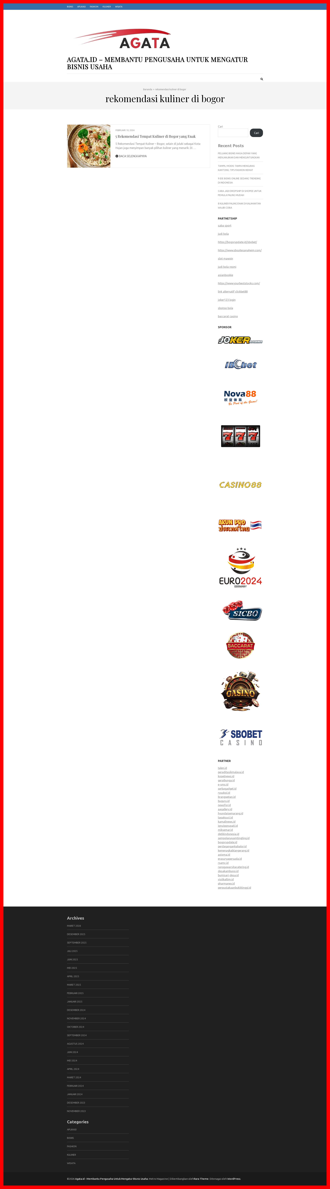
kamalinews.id (226, 821)
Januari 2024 (74, 1094)
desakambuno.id (228, 871)
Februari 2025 (75, 993)
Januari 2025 (74, 1001)
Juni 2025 (72, 959)
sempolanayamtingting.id (234, 838)
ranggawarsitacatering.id (233, 867)
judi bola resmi (227, 266)
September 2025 (76, 942)
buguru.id (224, 801)
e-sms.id (223, 784)
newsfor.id (224, 805)
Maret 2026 (74, 925)
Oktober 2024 (75, 1027)
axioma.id (224, 854)
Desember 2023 (76, 1102)
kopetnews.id (226, 776)
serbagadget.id (227, 788)
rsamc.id (223, 862)
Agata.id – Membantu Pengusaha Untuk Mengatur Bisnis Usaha (157, 63)
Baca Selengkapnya (132, 156)
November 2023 (76, 1111)
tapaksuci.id (225, 817)
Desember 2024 (76, 1010)
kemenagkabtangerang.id (233, 850)
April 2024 (73, 1069)
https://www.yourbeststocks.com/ (239, 283)
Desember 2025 (76, 934)
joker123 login (227, 299)
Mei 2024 (72, 1060)
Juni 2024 (72, 1052)
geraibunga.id (226, 780)
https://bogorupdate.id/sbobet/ (237, 242)
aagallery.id (225, 809)
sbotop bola (225, 308)
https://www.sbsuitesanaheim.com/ (240, 250)
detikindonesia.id (228, 834)
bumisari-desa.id (228, 875)
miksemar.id (225, 829)
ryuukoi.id (224, 792)
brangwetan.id (227, 796)
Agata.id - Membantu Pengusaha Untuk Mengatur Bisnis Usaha (111, 1178)
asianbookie (225, 275)
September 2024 (76, 1035)
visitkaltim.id (226, 879)
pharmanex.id (226, 883)
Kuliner (107, 7)
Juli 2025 (72, 951)
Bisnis (70, 7)
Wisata (118, 7)
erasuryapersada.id (230, 858)
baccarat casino (228, 316)
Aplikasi (81, 7)
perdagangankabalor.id (232, 846)
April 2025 (73, 976)
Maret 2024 (74, 1077)
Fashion (94, 7)
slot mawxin (225, 258)
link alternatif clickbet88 (233, 291)
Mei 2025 (72, 968)
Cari (220, 126)
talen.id (222, 768)
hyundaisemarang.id (230, 813)
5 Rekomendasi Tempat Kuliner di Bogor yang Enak (156, 136)
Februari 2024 (75, 1085)
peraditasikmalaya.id (231, 772)
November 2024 (76, 1018)
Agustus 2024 (75, 1043)
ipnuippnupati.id (228, 825)
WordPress (233, 1178)
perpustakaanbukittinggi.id (234, 887)
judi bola (223, 233)
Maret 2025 (74, 984)
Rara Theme (201, 1178)
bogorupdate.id (227, 842)
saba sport (224, 225)
